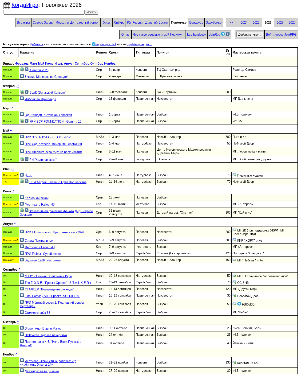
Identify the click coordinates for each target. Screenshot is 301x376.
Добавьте (36, 44)
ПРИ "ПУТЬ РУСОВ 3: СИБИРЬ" (48, 137)
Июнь (49, 63)
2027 (280, 22)
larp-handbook (196, 34)
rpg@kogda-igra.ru (139, 44)
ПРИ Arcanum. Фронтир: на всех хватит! (53, 152)
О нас (125, 34)
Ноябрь (110, 63)
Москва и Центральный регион (77, 22)
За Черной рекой (36, 198)
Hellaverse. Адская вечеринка (46, 335)
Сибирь (119, 22)
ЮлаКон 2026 (38, 70)
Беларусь (196, 22)
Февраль (22, 63)
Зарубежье (214, 22)
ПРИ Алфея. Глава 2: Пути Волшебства (58, 182)
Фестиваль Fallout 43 (40, 204)
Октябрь (96, 63)
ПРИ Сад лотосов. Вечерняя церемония (53, 144)
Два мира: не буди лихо (42, 371)
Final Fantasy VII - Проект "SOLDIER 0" (52, 296)
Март (33, 63)
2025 (256, 22)
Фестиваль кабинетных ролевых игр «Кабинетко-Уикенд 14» (48, 362)
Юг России (135, 22)
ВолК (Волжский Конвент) (47, 92)
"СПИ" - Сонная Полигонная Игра (48, 276)
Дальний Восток (156, 22)
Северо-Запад (43, 22)
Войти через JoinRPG (281, 34)
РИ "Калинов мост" (43, 159)
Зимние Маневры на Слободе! (46, 77)
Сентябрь (82, 63)
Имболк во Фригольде (40, 99)
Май (41, 63)
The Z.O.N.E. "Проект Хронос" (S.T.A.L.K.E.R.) (58, 283)
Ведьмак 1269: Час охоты (43, 260)
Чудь (28, 175)
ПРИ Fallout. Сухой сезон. (43, 254)
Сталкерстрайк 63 (37, 312)
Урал (106, 22)
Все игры (23, 22)
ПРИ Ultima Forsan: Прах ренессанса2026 (54, 232)
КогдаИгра (25, 5)
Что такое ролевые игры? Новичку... (158, 34)
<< (232, 22)
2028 (292, 22)
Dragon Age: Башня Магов (43, 328)
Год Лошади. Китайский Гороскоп (48, 115)
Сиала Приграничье (39, 240)
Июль (59, 63)
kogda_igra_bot (105, 44)
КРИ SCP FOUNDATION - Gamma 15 (55, 121)
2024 (244, 22)
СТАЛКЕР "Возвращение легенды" (50, 289)
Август (69, 63)
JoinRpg (214, 34)
